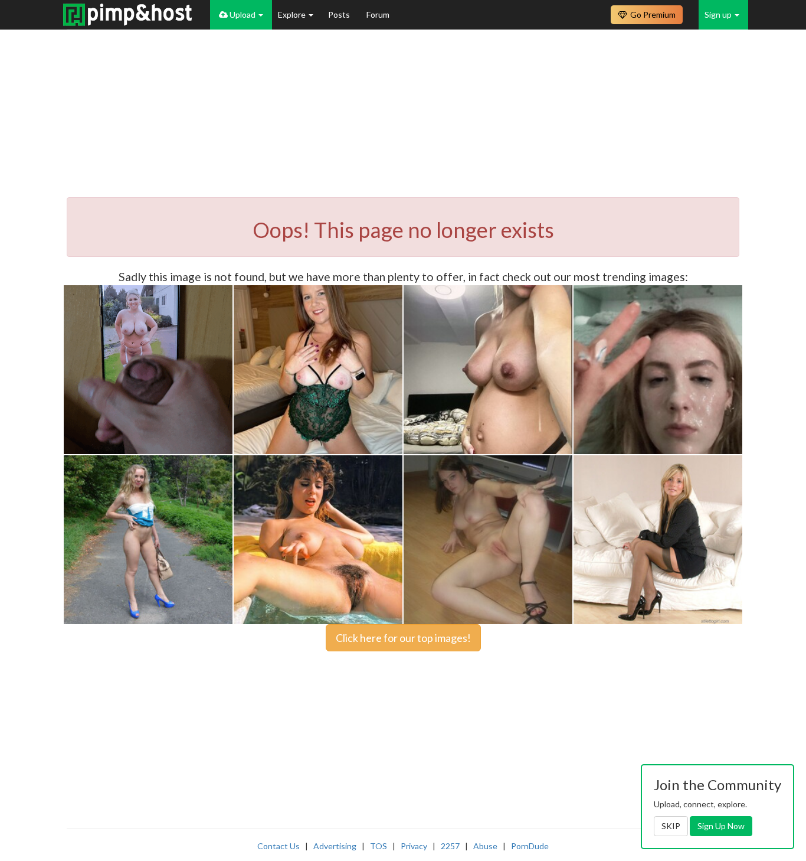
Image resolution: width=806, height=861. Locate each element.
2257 (450, 846)
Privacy (414, 846)
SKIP (670, 826)
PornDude (530, 846)
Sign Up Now (721, 826)
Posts (340, 14)
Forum (377, 14)
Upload (242, 14)
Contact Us (278, 846)
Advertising (334, 846)
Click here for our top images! (403, 637)
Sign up (719, 14)
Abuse (485, 846)
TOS (378, 846)
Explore (292, 14)
